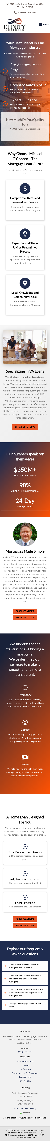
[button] (25, 5)
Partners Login (29, 1137)
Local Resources (25, 1069)
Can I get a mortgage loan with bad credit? (25, 1005)
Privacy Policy (25, 1081)
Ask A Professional (25, 1062)
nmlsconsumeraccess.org (25, 1108)
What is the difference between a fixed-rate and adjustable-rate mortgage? (25, 978)
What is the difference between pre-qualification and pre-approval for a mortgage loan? (26, 992)
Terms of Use (25, 1077)
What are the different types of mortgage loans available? (24, 966)
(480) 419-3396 (25, 1051)
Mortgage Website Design (15, 1135)
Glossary (25, 1065)
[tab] (25, 966)
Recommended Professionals (25, 1073)
